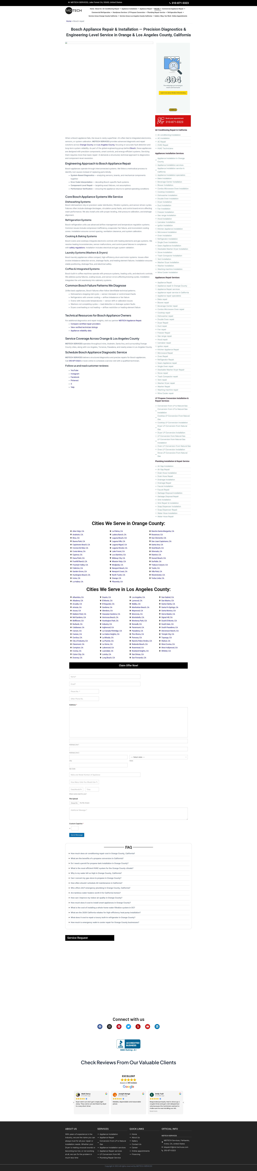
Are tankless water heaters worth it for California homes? (96, 893)
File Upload (73, 799)
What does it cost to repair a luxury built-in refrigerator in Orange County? (103, 917)
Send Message (77, 835)
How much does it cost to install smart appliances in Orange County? (101, 903)
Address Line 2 (74, 752)
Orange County (86, 145)
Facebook (75, 377)
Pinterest (75, 380)
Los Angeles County (106, 145)
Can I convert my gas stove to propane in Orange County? (96, 878)
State (131, 761)
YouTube (74, 370)
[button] (128, 853)
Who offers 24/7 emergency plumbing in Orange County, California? (100, 888)
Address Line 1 (74, 744)
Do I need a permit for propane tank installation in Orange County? (99, 863)
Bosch (133, 148)
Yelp (72, 387)
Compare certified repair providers (85, 324)
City (70, 761)
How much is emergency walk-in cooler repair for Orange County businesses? (105, 922)
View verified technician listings (84, 327)
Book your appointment (175, 118)
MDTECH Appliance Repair (130, 320)
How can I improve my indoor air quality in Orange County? (96, 898)
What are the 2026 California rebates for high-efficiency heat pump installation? (106, 912)
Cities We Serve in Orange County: (128, 523)
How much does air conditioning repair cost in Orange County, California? (103, 853)
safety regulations (77, 248)
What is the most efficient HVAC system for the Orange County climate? (102, 868)
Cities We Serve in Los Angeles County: (128, 589)
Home (68, 21)
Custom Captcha (76, 824)
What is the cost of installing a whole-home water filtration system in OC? (103, 908)
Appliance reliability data (81, 331)
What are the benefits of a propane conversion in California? (97, 858)
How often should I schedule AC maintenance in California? (96, 883)
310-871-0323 (75, 361)
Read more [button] (116, 1111)
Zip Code (72, 769)
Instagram (75, 374)
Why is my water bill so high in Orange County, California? (96, 873)
